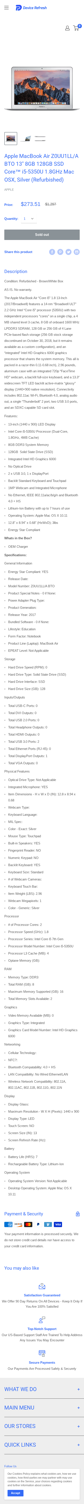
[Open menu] (6, 7)
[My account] (67, 28)
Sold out (42, 235)
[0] (76, 28)
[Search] (60, 17)
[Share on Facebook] (52, 252)
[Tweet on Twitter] (68, 252)
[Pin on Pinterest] (60, 252)
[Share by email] (77, 252)
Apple (9, 189)
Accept (15, 1493)
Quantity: (11, 218)
